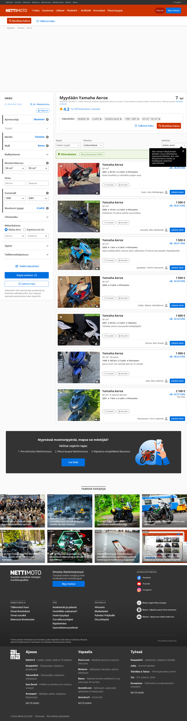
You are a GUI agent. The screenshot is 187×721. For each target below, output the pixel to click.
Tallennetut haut (20, 607)
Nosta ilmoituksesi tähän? (92, 154)
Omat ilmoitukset (20, 611)
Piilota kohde (61, 166)
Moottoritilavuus (14, 163)
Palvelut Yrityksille (105, 615)
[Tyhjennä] (48, 119)
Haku (37, 10)
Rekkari (68, 2)
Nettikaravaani (58, 2)
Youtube (146, 583)
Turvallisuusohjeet (63, 619)
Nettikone (35, 2)
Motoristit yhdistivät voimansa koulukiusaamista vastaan (22, 510)
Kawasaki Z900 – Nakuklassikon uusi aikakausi (164, 510)
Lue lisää (73, 462)
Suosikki (110, 185)
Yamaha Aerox (121, 178)
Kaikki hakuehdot (29, 266)
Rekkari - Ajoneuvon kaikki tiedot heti (158, 617)
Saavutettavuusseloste (65, 627)
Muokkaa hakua (21, 20)
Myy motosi (174, 10)
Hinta (8, 178)
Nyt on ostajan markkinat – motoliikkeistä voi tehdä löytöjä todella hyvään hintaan (69, 510)
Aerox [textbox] (44, 145)
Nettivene (26, 2)
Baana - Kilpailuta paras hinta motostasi (159, 610)
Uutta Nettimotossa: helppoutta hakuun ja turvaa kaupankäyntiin (164, 546)
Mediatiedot (101, 611)
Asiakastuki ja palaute (65, 607)
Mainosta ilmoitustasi (22, 619)
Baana (75, 2)
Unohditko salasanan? (65, 611)
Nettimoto (16, 10)
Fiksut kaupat (114, 10)
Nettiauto (9, 2)
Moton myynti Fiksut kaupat (154, 603)
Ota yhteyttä (102, 619)
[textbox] (24, 137)
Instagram (147, 590)
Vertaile (124, 185)
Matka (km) (14, 229)
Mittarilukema (12, 225)
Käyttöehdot (59, 623)
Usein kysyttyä (61, 615)
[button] (68, 143)
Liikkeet (60, 10)
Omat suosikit (18, 615)
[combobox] (26, 137)
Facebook (147, 577)
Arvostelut (99, 10)
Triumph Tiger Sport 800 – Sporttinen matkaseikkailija (117, 510)
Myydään (10, 28)
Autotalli (18, 2)
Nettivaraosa (46, 2)
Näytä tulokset (27, 275)
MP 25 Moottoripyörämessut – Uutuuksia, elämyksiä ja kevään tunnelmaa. (69, 546)
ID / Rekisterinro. (41, 104)
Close (183, 151)
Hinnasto (100, 607)
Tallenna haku (47, 21)
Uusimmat (47, 10)
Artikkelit (86, 10)
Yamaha (20, 28)
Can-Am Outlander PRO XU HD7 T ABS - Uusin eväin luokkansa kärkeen (22, 546)
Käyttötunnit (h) (35, 229)
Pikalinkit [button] (72, 10)
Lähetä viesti (177, 192)
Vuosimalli (10, 193)
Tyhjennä (44, 110)
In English (177, 2)
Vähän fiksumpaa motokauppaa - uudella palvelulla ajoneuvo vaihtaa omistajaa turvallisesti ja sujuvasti (117, 546)
